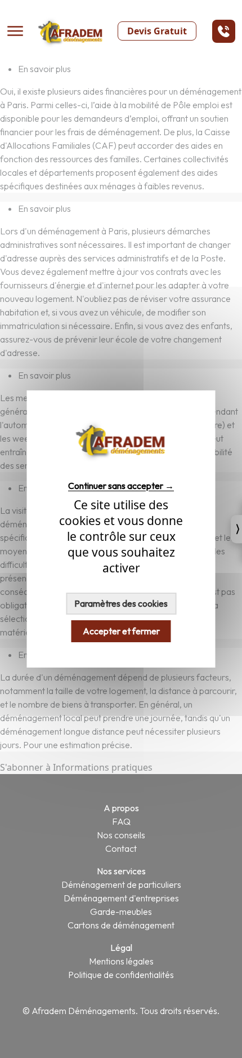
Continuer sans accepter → (121, 485)
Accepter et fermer (121, 631)
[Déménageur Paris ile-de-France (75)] (121, 465)
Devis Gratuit (157, 31)
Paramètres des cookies (121, 603)
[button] (223, 31)
